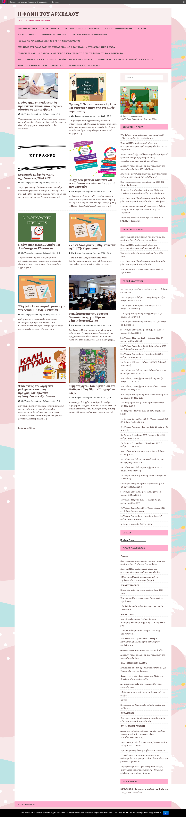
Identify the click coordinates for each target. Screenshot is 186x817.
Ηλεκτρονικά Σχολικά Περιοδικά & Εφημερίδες (28, 2)
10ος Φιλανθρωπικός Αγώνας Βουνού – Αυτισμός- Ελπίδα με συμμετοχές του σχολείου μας (142, 622)
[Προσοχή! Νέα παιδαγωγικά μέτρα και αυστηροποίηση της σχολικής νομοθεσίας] (87, 99)
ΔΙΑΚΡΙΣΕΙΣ (127, 614)
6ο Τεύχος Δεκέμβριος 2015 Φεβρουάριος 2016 (142, 483)
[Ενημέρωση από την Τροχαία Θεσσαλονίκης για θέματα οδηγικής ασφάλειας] (92, 308)
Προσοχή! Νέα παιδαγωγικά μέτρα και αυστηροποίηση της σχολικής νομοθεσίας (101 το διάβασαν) (143, 146)
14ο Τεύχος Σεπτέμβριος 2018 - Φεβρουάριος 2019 (144, 418)
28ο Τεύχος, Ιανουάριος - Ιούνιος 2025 (138, 305)
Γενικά (124, 555)
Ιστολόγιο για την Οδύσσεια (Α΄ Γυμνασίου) (125, 59)
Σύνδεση (55, 2)
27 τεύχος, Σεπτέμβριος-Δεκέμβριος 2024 (140, 313)
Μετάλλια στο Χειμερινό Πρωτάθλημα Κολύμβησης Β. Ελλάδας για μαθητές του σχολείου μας (140, 641)
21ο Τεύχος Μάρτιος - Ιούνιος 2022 (137, 362)
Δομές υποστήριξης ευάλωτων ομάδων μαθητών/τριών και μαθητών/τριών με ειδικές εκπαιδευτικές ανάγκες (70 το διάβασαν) (144, 157)
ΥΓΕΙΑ (124, 700)
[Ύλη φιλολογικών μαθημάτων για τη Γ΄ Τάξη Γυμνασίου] (87, 240)
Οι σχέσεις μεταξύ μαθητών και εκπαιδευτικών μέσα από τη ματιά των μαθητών (92, 183)
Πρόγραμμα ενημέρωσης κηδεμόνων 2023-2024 (142, 750)
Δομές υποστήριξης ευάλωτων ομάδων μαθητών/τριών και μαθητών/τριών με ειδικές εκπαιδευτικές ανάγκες (144, 734)
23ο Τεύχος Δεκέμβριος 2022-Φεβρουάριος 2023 (143, 345)
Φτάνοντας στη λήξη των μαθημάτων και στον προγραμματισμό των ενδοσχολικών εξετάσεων (36, 391)
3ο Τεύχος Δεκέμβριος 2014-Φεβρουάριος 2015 (142, 507)
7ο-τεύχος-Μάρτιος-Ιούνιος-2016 (136, 475)
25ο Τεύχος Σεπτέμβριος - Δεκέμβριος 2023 (140, 329)
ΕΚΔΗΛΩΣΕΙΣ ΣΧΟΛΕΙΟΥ (133, 662)
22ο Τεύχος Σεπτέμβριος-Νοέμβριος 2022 (140, 353)
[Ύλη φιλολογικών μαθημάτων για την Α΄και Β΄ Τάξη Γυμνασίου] (37, 301)
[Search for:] (144, 77)
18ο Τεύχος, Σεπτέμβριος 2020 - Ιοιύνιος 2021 (142, 386)
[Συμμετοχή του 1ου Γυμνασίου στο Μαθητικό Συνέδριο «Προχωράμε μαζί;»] (92, 381)
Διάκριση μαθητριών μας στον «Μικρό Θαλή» (141, 649)
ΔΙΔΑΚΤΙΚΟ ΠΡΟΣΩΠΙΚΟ (118, 28)
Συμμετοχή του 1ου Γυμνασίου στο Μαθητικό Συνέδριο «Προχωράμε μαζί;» (92, 389)
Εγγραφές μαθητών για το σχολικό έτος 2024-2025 (36, 176)
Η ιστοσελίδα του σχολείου (82, 28)
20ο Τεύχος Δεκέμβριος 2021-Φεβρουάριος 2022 (143, 370)
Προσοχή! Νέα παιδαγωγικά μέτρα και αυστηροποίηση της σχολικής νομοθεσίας (92, 107)
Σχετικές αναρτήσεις (133, 792)
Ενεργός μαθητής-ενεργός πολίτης (40, 65)
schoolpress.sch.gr (26, 804)
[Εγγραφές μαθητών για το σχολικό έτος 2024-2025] (42, 169)
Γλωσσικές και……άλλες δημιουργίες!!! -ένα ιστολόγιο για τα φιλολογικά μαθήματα (70, 53)
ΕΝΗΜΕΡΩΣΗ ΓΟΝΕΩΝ (132, 725)
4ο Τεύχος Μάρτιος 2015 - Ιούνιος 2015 (139, 499)
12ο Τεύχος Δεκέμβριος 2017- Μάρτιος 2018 (141, 434)
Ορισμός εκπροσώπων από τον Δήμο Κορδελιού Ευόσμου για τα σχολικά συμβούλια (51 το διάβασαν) (143, 209)
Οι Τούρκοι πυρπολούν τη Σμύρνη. (150, 788)
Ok (166, 813)
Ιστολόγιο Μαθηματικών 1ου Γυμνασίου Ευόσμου (49, 40)
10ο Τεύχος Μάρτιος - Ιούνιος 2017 (137, 451)
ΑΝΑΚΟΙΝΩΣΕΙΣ (27, 34)
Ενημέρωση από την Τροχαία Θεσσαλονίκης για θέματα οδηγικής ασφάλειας (88, 316)
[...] (80, 133)
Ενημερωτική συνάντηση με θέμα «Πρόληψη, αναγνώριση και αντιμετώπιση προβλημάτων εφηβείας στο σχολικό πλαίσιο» (141, 769)
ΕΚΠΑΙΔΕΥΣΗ (127, 712)
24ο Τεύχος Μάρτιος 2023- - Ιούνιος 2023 (140, 337)
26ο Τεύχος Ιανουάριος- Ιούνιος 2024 (38, 114)
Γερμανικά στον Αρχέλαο (85, 65)
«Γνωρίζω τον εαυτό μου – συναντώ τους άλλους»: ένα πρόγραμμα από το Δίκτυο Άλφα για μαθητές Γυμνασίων (144, 758)
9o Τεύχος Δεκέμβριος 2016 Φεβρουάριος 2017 (142, 459)
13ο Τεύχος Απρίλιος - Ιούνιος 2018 (137, 426)
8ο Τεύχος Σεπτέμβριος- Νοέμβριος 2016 (139, 467)
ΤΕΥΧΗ (142, 28)
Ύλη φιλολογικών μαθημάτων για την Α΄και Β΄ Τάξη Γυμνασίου (41, 308)
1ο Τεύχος (125, 524)
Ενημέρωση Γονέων (54, 34)
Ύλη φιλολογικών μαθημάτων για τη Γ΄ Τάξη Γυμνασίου (92, 246)
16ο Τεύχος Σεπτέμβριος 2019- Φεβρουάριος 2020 (144, 394)
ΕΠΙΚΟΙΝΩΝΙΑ (51, 28)
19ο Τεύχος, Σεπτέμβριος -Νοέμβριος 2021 (140, 378)
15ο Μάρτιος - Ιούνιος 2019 (133, 410)
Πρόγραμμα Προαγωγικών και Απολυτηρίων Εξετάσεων (39, 246)
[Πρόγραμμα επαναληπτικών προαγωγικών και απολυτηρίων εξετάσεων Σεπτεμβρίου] (38, 97)
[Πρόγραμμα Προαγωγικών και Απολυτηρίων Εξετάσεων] (37, 239)
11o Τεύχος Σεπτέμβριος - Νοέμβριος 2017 (140, 443)
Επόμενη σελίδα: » (26, 427)
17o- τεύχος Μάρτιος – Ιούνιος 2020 (137, 402)
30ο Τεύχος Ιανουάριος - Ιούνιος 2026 (138, 289)
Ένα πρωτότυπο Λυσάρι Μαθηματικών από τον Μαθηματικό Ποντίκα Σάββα (66, 46)
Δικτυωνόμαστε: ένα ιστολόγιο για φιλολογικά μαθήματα (55, 59)
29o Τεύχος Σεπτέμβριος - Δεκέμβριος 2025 (141, 297)
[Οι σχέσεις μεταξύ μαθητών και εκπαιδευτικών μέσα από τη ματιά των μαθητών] (92, 175)
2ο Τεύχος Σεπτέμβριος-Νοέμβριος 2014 (139, 515)
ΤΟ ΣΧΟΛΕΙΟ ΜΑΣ (27, 28)
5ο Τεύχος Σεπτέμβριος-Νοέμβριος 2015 (139, 491)
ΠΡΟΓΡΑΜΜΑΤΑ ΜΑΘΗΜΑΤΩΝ (90, 34)
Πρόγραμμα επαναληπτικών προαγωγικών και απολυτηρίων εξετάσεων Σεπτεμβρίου (40, 105)
